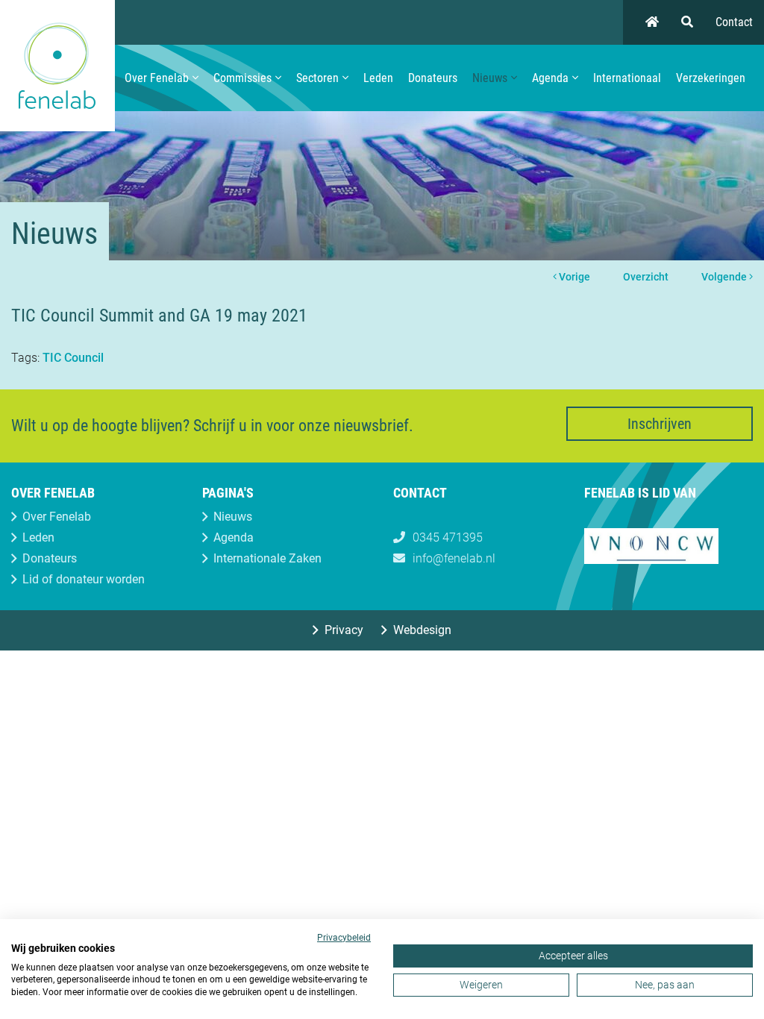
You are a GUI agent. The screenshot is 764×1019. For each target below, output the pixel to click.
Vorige (573, 277)
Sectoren (317, 78)
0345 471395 (448, 537)
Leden (378, 78)
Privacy (344, 630)
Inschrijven (659, 424)
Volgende (725, 277)
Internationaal (627, 78)
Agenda (550, 78)
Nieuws (489, 78)
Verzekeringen (710, 78)
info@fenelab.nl (454, 558)
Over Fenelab (157, 78)
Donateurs (432, 78)
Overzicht (645, 277)
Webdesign (422, 630)
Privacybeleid (344, 937)
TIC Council (73, 358)
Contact (734, 22)
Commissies (242, 78)
